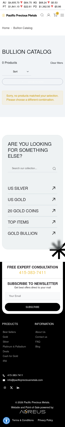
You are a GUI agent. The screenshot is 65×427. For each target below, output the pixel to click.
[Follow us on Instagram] (5, 387)
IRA (5, 361)
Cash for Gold (10, 356)
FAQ (37, 341)
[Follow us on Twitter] (11, 387)
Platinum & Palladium (14, 346)
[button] (6, 421)
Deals (6, 351)
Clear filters (56, 62)
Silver (6, 341)
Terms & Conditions (23, 420)
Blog (37, 346)
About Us (40, 332)
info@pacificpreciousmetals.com (25, 380)
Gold (5, 336)
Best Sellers (9, 332)
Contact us (41, 336)
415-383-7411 (32, 272)
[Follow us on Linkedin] (18, 387)
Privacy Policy (45, 420)
